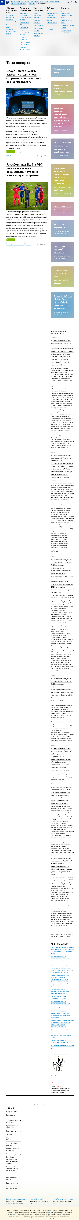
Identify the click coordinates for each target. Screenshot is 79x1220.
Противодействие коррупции (12, 1149)
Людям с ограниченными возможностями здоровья (11, 1177)
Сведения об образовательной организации (12, 1168)
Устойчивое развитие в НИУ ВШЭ (13, 1121)
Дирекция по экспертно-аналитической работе (11, 30)
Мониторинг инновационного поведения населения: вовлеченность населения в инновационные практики (60, 990)
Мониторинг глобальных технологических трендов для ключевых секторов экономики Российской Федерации (60, 1005)
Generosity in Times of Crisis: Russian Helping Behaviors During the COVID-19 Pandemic (63, 302)
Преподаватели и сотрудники (12, 1127)
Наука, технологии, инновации (37, 15)
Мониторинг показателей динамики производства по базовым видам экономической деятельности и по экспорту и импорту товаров (62, 969)
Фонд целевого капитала (11, 1144)
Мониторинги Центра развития (60, 1054)
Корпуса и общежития (13, 1131)
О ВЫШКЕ (10, 1108)
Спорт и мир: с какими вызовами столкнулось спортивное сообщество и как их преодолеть (23, 76)
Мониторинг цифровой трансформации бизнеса (25, 31)
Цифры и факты (11, 1112)
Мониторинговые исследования (58, 333)
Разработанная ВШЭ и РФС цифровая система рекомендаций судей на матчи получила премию (24, 169)
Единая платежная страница (12, 1184)
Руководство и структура (11, 1116)
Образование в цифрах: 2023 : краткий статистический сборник (61, 276)
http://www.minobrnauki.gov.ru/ (16, 1199)
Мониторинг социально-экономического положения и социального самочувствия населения (60, 960)
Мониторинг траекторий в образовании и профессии (59, 1041)
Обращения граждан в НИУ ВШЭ (13, 1139)
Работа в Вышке (11, 1188)
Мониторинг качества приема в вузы (62, 1045)
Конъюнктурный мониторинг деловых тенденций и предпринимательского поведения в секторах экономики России (62, 950)
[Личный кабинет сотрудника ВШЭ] (71, 2)
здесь (48, 1212)
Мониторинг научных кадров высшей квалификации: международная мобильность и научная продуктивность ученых (62, 1023)
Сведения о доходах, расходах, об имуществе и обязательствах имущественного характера (13, 1158)
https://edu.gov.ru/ (36, 1199)
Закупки (9, 1134)
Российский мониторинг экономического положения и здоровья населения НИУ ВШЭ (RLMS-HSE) (60, 1014)
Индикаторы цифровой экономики (59, 249)
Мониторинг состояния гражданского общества (58, 997)
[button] (34, 1104)
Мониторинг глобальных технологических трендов (25, 16)
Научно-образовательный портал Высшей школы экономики (61, 1075)
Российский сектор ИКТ (24, 38)
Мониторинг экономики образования (62, 1030)
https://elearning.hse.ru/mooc (63, 1199)
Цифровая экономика (37, 21)
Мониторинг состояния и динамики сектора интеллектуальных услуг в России (62, 1035)
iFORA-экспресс (39, 25)
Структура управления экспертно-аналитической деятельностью (11, 19)
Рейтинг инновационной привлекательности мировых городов (53, 24)
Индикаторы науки (62, 206)
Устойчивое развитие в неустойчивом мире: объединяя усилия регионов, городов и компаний (61, 117)
